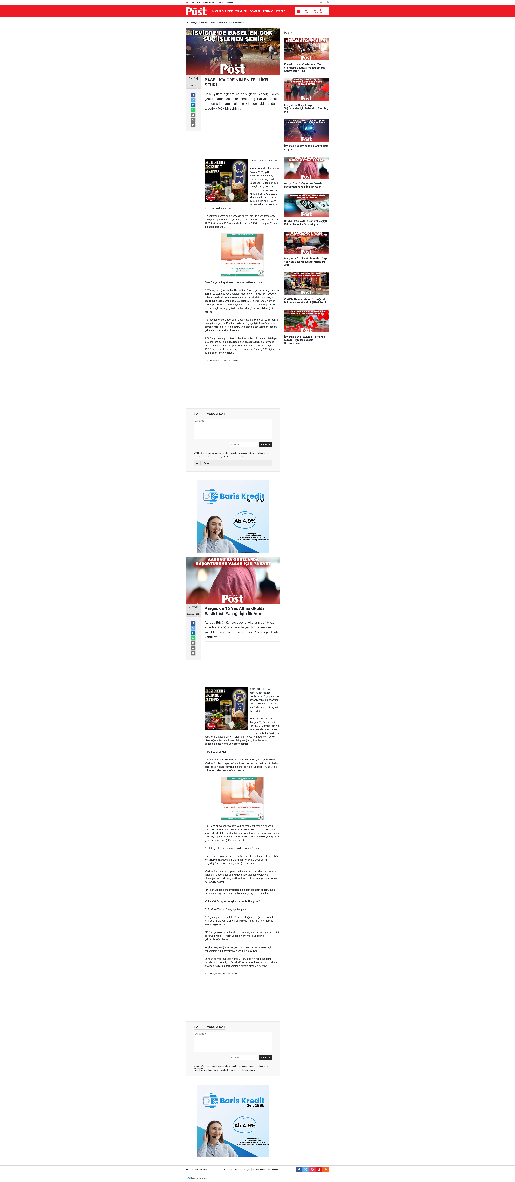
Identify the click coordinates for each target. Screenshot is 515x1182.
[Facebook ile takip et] (299, 1169)
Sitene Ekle (230, 3)
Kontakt (268, 11)
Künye (238, 1169)
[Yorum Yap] (193, 124)
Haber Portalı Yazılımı (199, 1178)
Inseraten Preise (222, 11)
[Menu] (298, 11)
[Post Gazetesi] (196, 11)
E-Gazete (254, 11)
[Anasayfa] (187, 3)
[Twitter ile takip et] (305, 1169)
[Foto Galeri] (327, 2)
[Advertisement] (242, 136)
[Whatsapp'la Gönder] (193, 110)
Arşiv (221, 3)
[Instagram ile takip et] (312, 1169)
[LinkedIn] (193, 105)
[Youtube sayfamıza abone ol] (319, 1169)
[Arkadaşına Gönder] (193, 115)
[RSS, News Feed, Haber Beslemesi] (325, 1169)
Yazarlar (241, 11)
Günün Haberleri (209, 3)
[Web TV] (321, 2)
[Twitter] (193, 100)
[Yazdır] (193, 120)
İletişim (247, 1169)
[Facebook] (193, 95)
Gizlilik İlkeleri (259, 1169)
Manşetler (196, 3)
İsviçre (280, 11)
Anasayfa (228, 1169)
